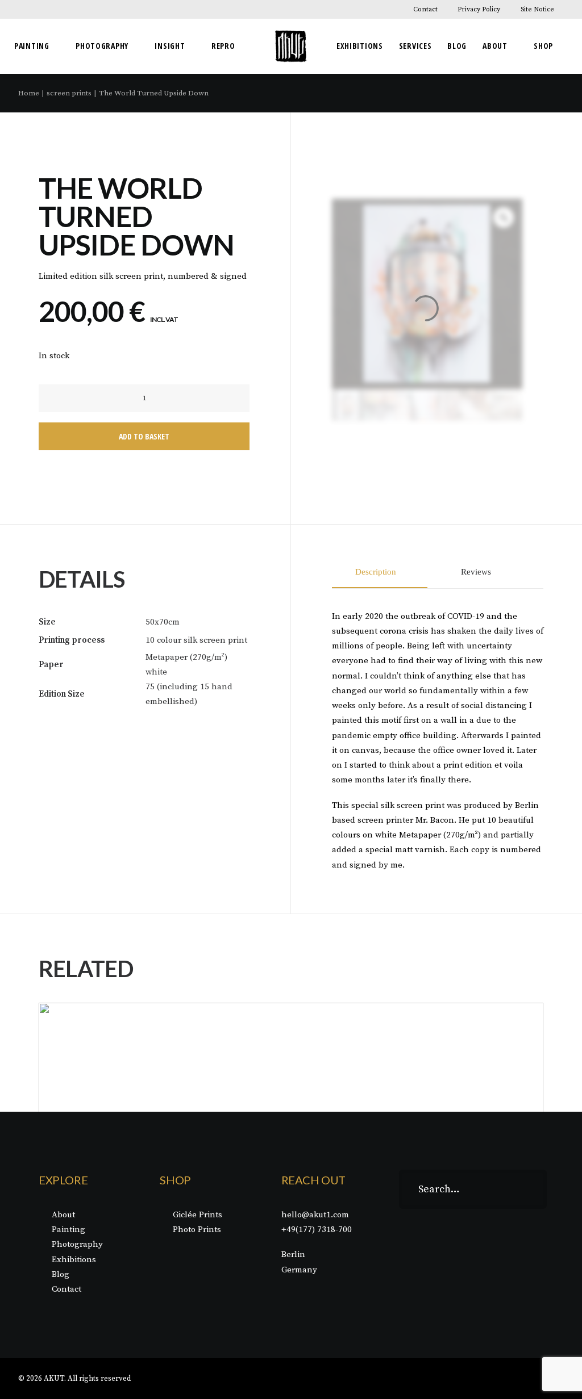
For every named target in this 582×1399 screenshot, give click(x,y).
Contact (425, 9)
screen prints (69, 93)
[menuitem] (432, 9)
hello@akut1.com (315, 1214)
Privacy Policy (479, 9)
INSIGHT (170, 45)
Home (28, 93)
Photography (102, 45)
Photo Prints (197, 1229)
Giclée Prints (197, 1214)
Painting (31, 45)
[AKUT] (291, 46)
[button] (58, 398)
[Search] (472, 1189)
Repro (223, 45)
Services (415, 45)
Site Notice (537, 9)
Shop (543, 45)
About (495, 45)
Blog (457, 45)
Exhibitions (359, 45)
